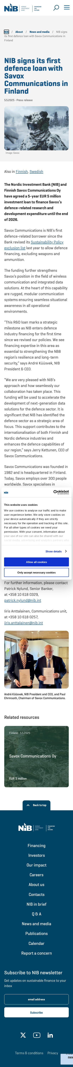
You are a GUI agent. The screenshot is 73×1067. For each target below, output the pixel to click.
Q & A (36, 914)
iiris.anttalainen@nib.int (23, 622)
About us (36, 884)
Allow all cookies (36, 562)
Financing (37, 845)
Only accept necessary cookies (36, 572)
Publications (36, 933)
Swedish (36, 171)
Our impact (36, 865)
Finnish (22, 171)
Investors (36, 855)
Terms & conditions (29, 1053)
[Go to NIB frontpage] (22, 9)
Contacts (36, 894)
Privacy (52, 1053)
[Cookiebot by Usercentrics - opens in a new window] (53, 492)
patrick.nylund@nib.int (22, 600)
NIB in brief (36, 904)
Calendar (36, 943)
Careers (36, 874)
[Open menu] (67, 8)
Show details (54, 551)
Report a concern (36, 953)
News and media (36, 923)
